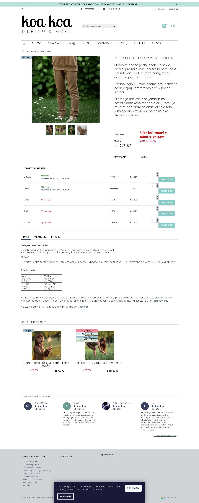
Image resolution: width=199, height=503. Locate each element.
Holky (71, 43)
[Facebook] (22, 9)
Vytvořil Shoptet (171, 497)
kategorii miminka (158, 300)
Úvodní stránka (24, 43)
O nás (156, 43)
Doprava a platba (31, 462)
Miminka (54, 43)
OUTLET (140, 43)
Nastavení (65, 496)
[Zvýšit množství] (157, 173)
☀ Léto (36, 43)
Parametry (40, 237)
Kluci (85, 43)
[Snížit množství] (157, 175)
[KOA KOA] (47, 27)
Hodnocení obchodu (32, 468)
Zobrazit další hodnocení (165, 436)
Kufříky (122, 43)
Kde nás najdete (30, 482)
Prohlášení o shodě (31, 474)
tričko (58, 306)
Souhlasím (133, 488)
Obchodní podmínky (32, 465)
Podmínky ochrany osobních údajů (38, 471)
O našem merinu (30, 476)
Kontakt (26, 485)
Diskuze (55, 237)
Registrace (173, 9)
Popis (26, 237)
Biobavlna (103, 43)
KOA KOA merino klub (33, 479)
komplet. (84, 306)
